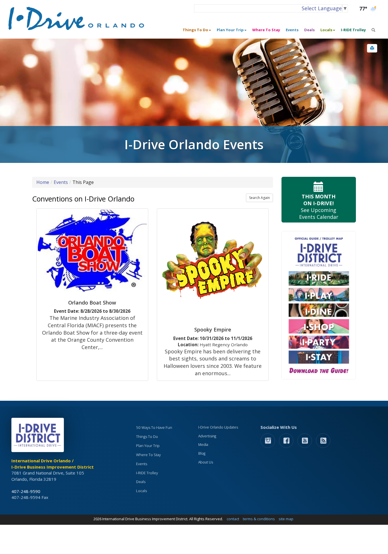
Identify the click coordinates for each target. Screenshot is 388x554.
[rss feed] (323, 440)
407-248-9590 (25, 491)
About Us (205, 462)
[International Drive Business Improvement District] (38, 436)
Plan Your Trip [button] (230, 29)
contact (233, 518)
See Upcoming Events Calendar (318, 206)
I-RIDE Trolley (353, 29)
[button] (372, 48)
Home (42, 182)
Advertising (207, 436)
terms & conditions (259, 518)
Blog (201, 453)
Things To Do (147, 436)
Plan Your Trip (148, 445)
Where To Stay (266, 29)
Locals (141, 490)
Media (203, 444)
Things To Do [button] (195, 29)
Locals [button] (326, 29)
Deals (309, 29)
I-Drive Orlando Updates (218, 427)
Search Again (259, 197)
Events (292, 29)
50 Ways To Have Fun (154, 427)
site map (286, 518)
